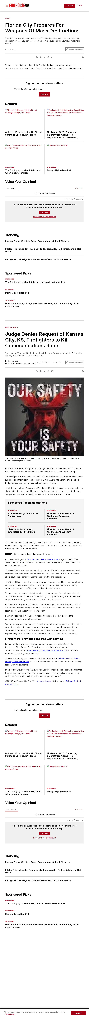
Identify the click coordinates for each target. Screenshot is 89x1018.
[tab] (11, 188)
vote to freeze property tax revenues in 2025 (46, 663)
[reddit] (48, 57)
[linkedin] (41, 57)
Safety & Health (11, 327)
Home (7, 18)
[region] (44, 193)
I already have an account (44, 217)
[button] (6, 5)
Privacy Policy (10, 1014)
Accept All (78, 1013)
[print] (83, 57)
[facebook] (37, 57)
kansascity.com (44, 694)
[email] (52, 57)
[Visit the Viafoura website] (78, 199)
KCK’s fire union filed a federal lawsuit (42, 563)
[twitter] (44, 57)
